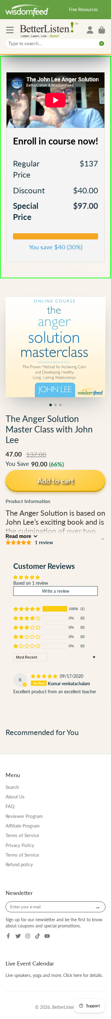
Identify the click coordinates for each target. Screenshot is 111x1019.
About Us (15, 796)
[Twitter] (18, 936)
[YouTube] (47, 936)
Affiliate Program (22, 825)
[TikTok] (37, 936)
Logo (50, 29)
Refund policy (19, 864)
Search (12, 787)
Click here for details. (83, 975)
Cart (101, 30)
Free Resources (83, 9)
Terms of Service (22, 835)
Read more (18, 536)
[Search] (101, 43)
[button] (26, 609)
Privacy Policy (20, 845)
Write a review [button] (55, 591)
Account (90, 30)
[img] (45, 676)
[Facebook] (8, 936)
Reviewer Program (24, 816)
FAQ (10, 806)
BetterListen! (64, 1007)
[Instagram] (28, 936)
